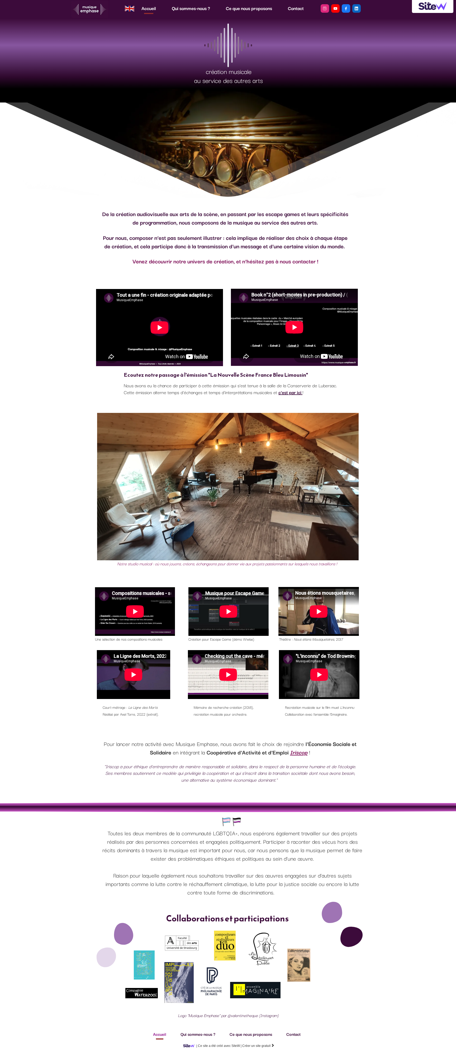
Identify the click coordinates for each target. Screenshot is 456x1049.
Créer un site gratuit (258, 1046)
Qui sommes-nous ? (191, 8)
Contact (296, 8)
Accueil (148, 8)
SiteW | (219, 1046)
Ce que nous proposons (249, 8)
